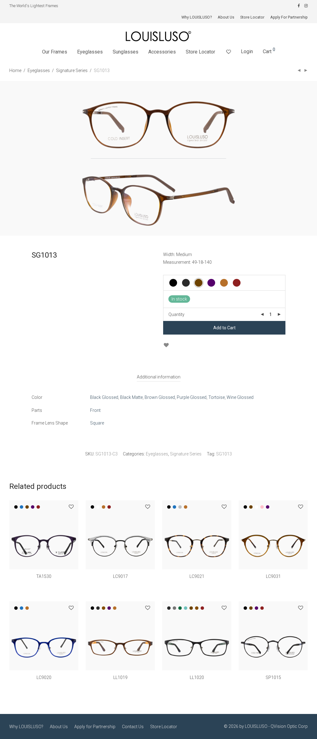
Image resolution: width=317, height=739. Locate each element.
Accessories (162, 52)
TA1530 (43, 576)
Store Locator (252, 17)
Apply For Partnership (289, 17)
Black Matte (131, 397)
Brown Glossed (160, 397)
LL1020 (197, 677)
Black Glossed (104, 397)
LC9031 (273, 576)
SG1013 (224, 453)
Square (97, 423)
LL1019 (120, 677)
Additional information (158, 376)
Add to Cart (224, 327)
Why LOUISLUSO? (196, 17)
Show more (44, 585)
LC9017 (120, 576)
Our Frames (54, 52)
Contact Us (133, 726)
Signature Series (72, 70)
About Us (226, 17)
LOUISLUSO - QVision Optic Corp (276, 726)
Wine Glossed (240, 397)
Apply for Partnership (94, 726)
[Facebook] (298, 5)
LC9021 (196, 576)
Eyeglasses (90, 52)
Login (247, 51)
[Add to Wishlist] (166, 345)
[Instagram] (306, 5)
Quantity (176, 314)
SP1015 (273, 677)
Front (95, 410)
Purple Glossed (191, 397)
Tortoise (216, 397)
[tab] (158, 377)
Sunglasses (125, 52)
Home (15, 70)
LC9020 (44, 677)
